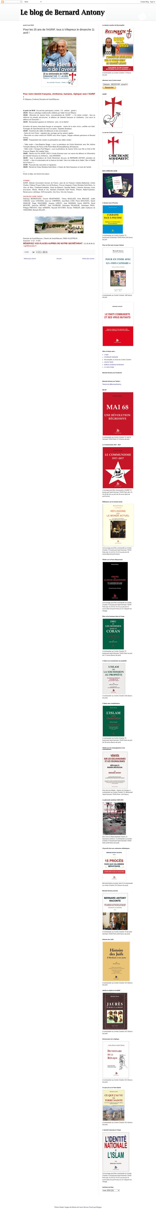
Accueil (59, 259)
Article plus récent (30, 259)
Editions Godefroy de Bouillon (114, 364)
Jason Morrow (83, 1207)
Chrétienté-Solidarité (111, 357)
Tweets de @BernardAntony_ (112, 384)
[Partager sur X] (42, 252)
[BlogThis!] (39, 252)
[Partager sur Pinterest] (46, 252)
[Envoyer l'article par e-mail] (33, 252)
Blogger (99, 1207)
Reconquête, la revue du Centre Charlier (117, 359)
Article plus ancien (88, 259)
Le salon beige (109, 367)
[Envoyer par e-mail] (37, 252)
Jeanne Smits (108, 362)
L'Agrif (106, 354)
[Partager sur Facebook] (44, 252)
